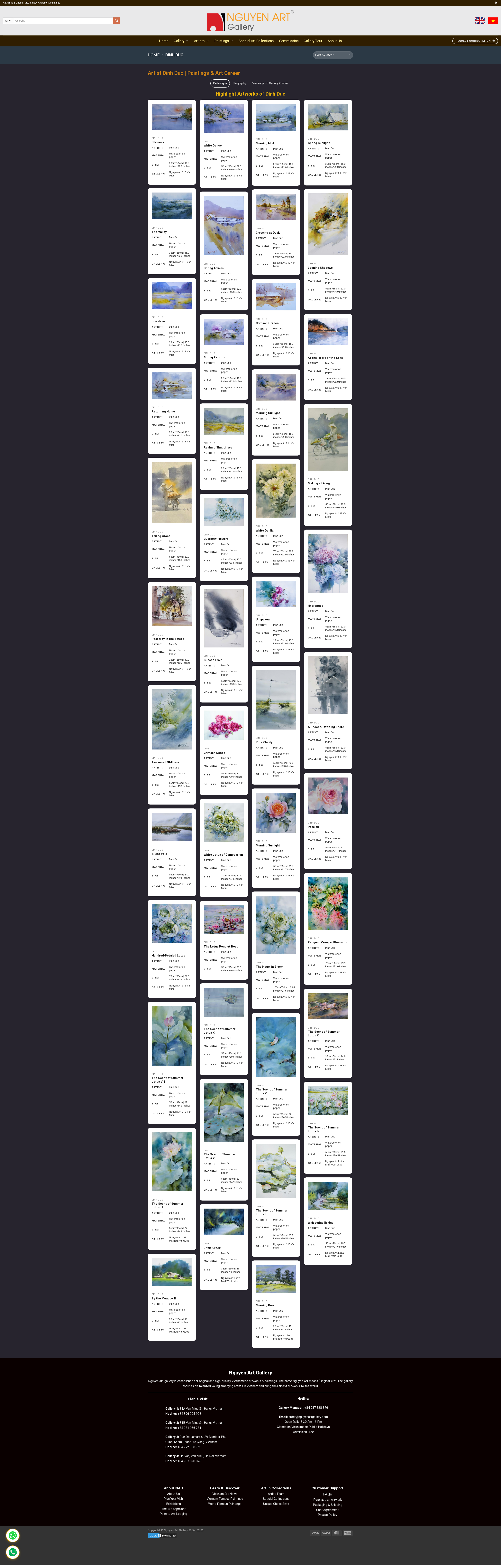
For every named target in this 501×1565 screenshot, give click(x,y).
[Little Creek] (224, 1222)
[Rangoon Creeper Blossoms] (328, 903)
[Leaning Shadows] (328, 224)
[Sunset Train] (224, 618)
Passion (313, 827)
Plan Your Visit (173, 1499)
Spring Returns (214, 357)
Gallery (179, 41)
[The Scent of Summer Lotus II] (276, 1171)
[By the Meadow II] (172, 1272)
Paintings (221, 41)
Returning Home (163, 411)
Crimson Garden (267, 323)
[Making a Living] (328, 439)
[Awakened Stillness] (172, 719)
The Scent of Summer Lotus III (167, 1205)
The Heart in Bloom (270, 966)
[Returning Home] (172, 385)
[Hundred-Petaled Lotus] (172, 923)
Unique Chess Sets (276, 1504)
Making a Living (319, 483)
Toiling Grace (161, 536)
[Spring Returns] (224, 331)
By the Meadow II (164, 1298)
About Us (335, 41)
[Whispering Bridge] (328, 1195)
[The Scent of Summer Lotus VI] (224, 1112)
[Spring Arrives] (224, 225)
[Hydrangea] (328, 564)
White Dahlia (265, 530)
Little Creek (212, 1248)
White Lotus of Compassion (223, 854)
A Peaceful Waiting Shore (326, 727)
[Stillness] (172, 117)
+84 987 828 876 (316, 1407)
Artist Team (276, 1494)
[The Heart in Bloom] (276, 924)
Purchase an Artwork (327, 1500)
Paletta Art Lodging (173, 1514)
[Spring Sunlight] (328, 117)
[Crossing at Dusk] (276, 206)
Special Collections (276, 1499)
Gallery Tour (313, 41)
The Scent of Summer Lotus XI (219, 1031)
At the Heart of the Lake (325, 358)
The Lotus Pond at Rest (221, 946)
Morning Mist (265, 143)
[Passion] (328, 795)
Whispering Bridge (320, 1222)
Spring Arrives (214, 268)
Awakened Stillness (165, 762)
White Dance (213, 145)
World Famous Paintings (224, 1504)
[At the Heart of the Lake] (328, 331)
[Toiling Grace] (172, 493)
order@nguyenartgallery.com (308, 1417)
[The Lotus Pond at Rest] (224, 919)
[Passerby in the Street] (172, 606)
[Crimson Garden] (276, 297)
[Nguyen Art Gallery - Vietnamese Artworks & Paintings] (250, 20)
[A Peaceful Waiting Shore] (328, 685)
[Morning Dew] (276, 1278)
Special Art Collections (256, 41)
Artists (199, 41)
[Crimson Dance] (224, 725)
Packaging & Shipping (327, 1505)
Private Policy (327, 1515)
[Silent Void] (172, 827)
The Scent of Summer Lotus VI (219, 1156)
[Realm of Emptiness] (224, 421)
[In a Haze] (172, 295)
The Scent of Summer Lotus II (271, 1212)
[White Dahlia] (276, 490)
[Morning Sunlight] (276, 387)
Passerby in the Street (168, 639)
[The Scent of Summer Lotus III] (172, 1161)
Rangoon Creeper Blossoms (327, 942)
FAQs (327, 1494)
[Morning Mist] (276, 117)
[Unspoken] (276, 594)
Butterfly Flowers (216, 539)
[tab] (220, 83)
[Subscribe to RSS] (496, 3)
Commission (289, 41)
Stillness (158, 142)
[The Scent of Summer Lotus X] (328, 1006)
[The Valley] (172, 206)
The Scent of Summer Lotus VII (271, 1091)
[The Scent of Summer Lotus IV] (328, 1100)
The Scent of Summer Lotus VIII (167, 1080)
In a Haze (158, 321)
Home (164, 41)
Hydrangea (315, 606)
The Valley (159, 232)
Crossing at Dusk (268, 232)
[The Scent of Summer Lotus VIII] (172, 1036)
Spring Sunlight (319, 143)
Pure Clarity (264, 742)
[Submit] (116, 20)
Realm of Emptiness (218, 447)
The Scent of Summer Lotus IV (324, 1129)
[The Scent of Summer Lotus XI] (224, 1002)
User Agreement (327, 1510)
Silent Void (159, 854)
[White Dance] (224, 118)
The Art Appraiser (173, 1509)
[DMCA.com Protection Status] (162, 1535)
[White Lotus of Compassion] (224, 822)
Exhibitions (173, 1504)
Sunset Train (213, 660)
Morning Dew (265, 1305)
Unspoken (263, 619)
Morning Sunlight (268, 413)
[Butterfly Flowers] (224, 512)
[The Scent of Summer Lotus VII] (276, 1047)
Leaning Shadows (320, 267)
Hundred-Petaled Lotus (168, 955)
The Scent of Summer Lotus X (324, 1033)
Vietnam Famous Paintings (225, 1499)
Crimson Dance (214, 753)
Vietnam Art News (224, 1494)
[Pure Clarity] (276, 700)
